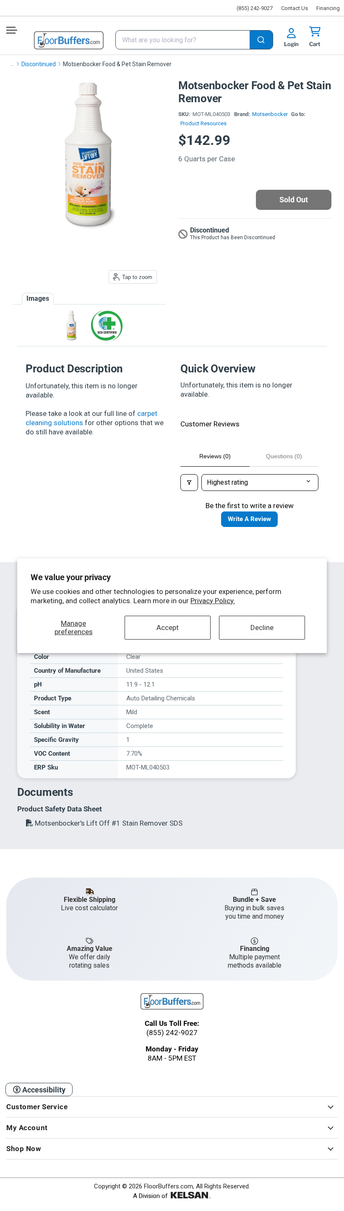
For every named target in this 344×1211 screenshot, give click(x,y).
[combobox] (194, 39)
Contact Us (294, 8)
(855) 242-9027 (255, 8)
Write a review (249, 519)
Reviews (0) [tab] (215, 456)
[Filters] (189, 482)
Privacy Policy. (212, 600)
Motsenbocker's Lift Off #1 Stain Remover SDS (107, 823)
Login (291, 44)
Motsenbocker (270, 114)
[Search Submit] (261, 40)
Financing (328, 8)
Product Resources (203, 123)
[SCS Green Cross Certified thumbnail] (107, 326)
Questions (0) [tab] (284, 456)
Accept (167, 627)
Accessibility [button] (43, 1089)
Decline (262, 627)
